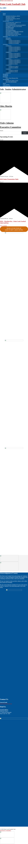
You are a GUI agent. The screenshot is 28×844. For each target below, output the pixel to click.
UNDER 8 (8, 73)
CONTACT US (6, 85)
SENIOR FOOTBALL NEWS (13, 16)
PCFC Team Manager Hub (12, 78)
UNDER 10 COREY (13, 66)
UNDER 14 (8, 52)
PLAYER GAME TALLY (12, 35)
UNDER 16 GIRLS (13, 51)
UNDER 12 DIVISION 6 (14, 62)
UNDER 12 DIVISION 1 (14, 60)
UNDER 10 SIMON (13, 67)
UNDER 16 (8, 45)
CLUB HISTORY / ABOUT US (13, 22)
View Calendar (3, 225)
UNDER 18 (8, 39)
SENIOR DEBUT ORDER (12, 32)
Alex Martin (6, 106)
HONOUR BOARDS (11, 23)
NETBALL (5, 74)
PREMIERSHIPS (10, 27)
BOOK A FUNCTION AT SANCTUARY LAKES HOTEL (14, 229)
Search (1, 130)
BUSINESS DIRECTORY (12, 80)
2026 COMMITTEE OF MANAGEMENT (16, 25)
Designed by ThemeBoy (5, 830)
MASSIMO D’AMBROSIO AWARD (14, 31)
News (4, 14)
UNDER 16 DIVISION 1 (14, 47)
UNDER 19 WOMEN (14, 43)
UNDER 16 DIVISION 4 (14, 49)
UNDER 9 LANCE (13, 71)
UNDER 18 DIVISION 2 (14, 42)
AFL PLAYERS (9, 29)
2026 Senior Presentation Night (9, 179)
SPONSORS (6, 79)
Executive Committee (10, 127)
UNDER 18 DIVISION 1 (14, 40)
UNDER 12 (8, 58)
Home (4, 13)
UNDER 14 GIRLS (13, 57)
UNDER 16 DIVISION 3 (14, 48)
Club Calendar (6, 84)
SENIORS (8, 38)
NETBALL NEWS (10, 17)
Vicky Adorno (7, 123)
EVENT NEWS (9, 20)
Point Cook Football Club (12, 4)
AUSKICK (5, 75)
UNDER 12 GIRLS (13, 63)
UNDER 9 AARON (13, 70)
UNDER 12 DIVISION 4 (14, 61)
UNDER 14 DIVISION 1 (14, 53)
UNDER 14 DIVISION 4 (14, 56)
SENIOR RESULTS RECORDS (13, 34)
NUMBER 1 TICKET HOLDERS (14, 26)
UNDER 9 (8, 69)
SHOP (4, 83)
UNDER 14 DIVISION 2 (14, 54)
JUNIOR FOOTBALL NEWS (13, 18)
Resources (5, 76)
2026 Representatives (10, 30)
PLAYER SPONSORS (11, 82)
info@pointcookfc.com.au (6, 703)
